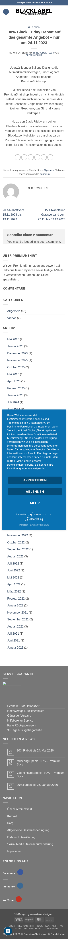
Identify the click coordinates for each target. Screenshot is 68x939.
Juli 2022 (13, 563)
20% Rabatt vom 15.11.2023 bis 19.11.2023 (13, 215)
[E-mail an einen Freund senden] (37, 157)
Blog (39, 926)
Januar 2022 (15, 605)
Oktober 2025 (16, 367)
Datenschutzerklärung (21, 837)
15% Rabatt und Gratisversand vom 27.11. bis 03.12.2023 (51, 215)
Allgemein (34, 27)
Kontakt (12, 816)
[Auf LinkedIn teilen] (50, 157)
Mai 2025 (13, 374)
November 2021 (17, 612)
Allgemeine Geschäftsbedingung (28, 830)
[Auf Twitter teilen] (31, 157)
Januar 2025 (15, 395)
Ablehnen (35, 491)
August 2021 (15, 626)
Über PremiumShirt (19, 809)
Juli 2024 (13, 402)
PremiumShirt (34, 55)
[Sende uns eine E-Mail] (58, 17)
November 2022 (17, 535)
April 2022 (13, 584)
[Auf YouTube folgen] (58, 22)
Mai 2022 (13, 577)
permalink (45, 174)
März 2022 (14, 591)
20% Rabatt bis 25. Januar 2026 (37, 784)
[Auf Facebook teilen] (24, 157)
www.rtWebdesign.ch (42, 914)
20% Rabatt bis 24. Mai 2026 (35, 750)
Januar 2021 (15, 647)
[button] (6, 12)
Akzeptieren (35, 480)
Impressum (14, 851)
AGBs (18, 928)
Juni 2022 (13, 570)
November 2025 (17, 360)
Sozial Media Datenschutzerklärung (30, 844)
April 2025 (13, 381)
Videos (11, 318)
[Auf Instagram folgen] (58, 12)
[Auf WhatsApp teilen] (18, 157)
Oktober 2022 (16, 542)
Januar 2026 (15, 346)
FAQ (10, 823)
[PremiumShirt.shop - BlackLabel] (34, 11)
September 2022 (18, 549)
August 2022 (15, 556)
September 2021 (18, 619)
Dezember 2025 (17, 353)
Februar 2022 (16, 598)
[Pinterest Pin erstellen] (44, 157)
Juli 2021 (13, 633)
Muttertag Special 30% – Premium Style (38, 762)
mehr (35, 503)
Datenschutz (33, 928)
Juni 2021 (13, 640)
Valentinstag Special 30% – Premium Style (40, 774)
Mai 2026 (13, 339)
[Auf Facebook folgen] (58, 7)
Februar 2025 (16, 388)
